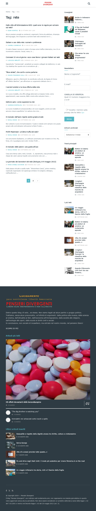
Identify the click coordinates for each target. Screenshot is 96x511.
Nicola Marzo (12, 120)
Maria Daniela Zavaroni (16, 164)
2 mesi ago (80, 48)
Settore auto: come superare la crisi (20, 102)
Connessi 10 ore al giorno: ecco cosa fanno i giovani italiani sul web (33, 57)
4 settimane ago (81, 217)
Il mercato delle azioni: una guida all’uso (22, 147)
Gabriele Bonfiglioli (15, 105)
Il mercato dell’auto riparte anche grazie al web (24, 117)
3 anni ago (80, 275)
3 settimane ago (81, 245)
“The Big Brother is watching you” (25, 412)
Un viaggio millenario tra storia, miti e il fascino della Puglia (40, 470)
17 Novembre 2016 (30, 105)
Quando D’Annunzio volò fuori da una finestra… (82, 270)
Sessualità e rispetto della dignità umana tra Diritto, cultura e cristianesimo (82, 169)
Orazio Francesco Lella (16, 75)
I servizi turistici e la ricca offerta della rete (23, 87)
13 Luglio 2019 (28, 45)
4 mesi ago (80, 160)
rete (18, 12)
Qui (82, 112)
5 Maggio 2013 (31, 164)
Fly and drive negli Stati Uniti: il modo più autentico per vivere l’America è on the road (50, 461)
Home (8, 12)
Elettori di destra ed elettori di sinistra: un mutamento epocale (81, 153)
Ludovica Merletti (14, 60)
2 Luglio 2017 (31, 75)
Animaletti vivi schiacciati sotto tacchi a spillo (30, 419)
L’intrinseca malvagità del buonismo (80, 43)
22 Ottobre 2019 (25, 30)
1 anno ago (80, 194)
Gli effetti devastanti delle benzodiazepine (23, 402)
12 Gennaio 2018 (28, 60)
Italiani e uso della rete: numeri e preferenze (23, 42)
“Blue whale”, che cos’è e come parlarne (21, 72)
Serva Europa (21, 443)
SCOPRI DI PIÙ (12, 328)
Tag (13, 12)
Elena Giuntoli (13, 30)
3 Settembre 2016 (25, 120)
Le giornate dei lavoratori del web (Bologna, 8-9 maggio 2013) (31, 162)
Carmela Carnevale (14, 45)
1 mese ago (80, 22)
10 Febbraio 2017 (28, 90)
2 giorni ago (80, 176)
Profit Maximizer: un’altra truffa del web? (22, 132)
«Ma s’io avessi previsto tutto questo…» (81, 240)
